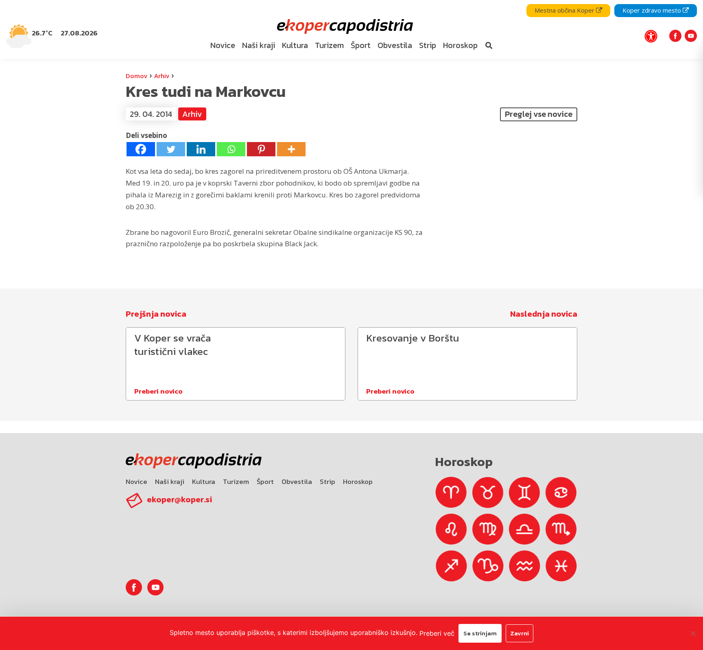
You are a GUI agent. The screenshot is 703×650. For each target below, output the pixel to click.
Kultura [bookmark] (295, 45)
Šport (265, 481)
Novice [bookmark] (222, 45)
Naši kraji (169, 481)
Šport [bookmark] (361, 45)
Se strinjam (480, 633)
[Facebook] (141, 149)
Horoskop (358, 481)
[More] (291, 149)
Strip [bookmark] (427, 45)
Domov (136, 76)
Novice (136, 481)
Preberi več (436, 633)
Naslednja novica (543, 314)
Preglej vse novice (538, 114)
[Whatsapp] (231, 149)
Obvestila (297, 481)
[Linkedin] (201, 149)
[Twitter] (171, 149)
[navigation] (351, 29)
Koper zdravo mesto (652, 10)
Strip (327, 481)
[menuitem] (223, 45)
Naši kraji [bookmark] (258, 45)
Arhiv (161, 76)
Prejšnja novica (156, 314)
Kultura (203, 481)
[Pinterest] (261, 149)
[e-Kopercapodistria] (344, 26)
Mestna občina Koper (565, 10)
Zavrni (519, 633)
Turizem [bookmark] (329, 45)
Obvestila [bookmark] (395, 45)
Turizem (236, 481)
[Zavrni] (693, 633)
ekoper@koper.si (179, 499)
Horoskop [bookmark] (460, 45)
